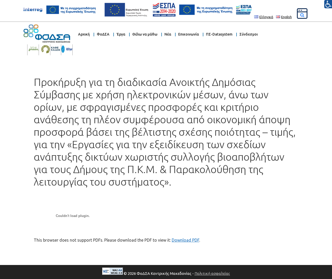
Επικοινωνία (188, 34)
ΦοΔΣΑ (103, 34)
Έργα (120, 34)
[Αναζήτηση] (302, 13)
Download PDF (185, 240)
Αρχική (84, 34)
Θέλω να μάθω (144, 34)
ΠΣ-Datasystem (219, 34)
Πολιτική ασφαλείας (212, 273)
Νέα (167, 34)
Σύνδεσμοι (248, 34)
